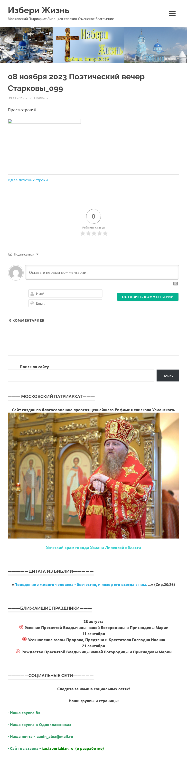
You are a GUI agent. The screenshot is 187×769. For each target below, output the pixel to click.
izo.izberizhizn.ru (57, 748)
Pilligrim (37, 98)
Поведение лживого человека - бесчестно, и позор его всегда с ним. (80, 584)
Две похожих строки (29, 179)
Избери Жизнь (38, 10)
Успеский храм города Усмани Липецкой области (93, 547)
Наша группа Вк (25, 712)
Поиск (168, 375)
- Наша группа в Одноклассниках (39, 724)
